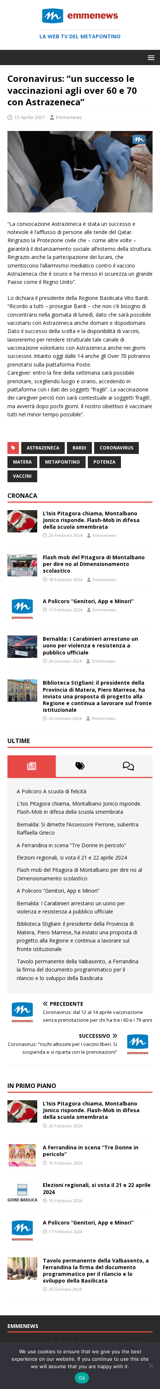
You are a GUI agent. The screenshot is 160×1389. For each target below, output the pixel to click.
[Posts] (31, 766)
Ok (82, 1378)
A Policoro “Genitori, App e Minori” (88, 601)
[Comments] (128, 766)
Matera (22, 462)
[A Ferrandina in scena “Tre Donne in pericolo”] (22, 1162)
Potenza (104, 462)
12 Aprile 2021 (29, 117)
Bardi (79, 448)
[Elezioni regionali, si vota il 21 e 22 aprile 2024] (22, 1199)
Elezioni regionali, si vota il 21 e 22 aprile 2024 (72, 857)
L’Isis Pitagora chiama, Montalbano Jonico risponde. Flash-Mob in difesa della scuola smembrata (91, 520)
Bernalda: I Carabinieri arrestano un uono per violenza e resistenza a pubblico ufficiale (90, 645)
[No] (150, 1365)
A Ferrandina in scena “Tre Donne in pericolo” (71, 845)
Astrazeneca (43, 448)
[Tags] (80, 766)
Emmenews (69, 117)
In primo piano (31, 1086)
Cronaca (22, 496)
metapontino (62, 462)
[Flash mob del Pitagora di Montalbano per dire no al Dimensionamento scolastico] (22, 572)
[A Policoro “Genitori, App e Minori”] (22, 616)
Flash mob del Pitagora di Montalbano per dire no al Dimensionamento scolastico (94, 564)
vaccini (22, 476)
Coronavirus (116, 448)
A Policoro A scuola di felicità (51, 791)
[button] (149, 57)
